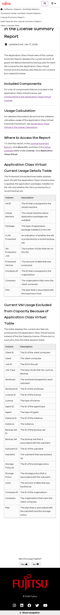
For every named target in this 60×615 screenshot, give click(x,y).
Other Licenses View (9, 25)
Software (8, 9)
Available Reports (31, 9)
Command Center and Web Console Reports (20, 13)
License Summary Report (12, 17)
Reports (17, 9)
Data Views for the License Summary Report (20, 21)
